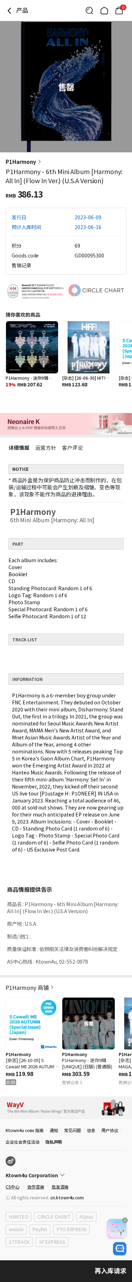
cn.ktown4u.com (67, 1197)
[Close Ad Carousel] (125, 1220)
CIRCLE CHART (53, 1216)
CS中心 (12, 1187)
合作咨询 (35, 1187)
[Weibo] (10, 1161)
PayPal (39, 1229)
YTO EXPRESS (71, 1229)
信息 (91, 1130)
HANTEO (18, 1216)
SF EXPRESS (52, 1242)
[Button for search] (89, 10)
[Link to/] (104, 10)
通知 (54, 1130)
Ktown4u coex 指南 (25, 1130)
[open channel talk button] (119, 1248)
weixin (16, 1229)
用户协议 (109, 1130)
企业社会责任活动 (22, 1142)
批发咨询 (60, 1187)
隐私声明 (53, 1142)
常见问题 (72, 1130)
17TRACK (19, 1242)
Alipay (86, 1216)
